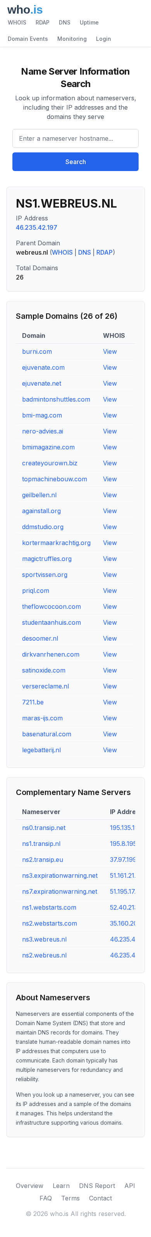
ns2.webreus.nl (44, 955)
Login (103, 38)
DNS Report (97, 1186)
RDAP (43, 22)
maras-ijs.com (42, 718)
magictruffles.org (47, 559)
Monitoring (72, 38)
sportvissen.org (44, 574)
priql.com (35, 590)
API (129, 1186)
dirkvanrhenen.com (50, 654)
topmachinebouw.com (54, 479)
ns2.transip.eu (42, 859)
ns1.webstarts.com (49, 907)
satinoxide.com (43, 670)
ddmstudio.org (42, 527)
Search (75, 162)
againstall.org (41, 511)
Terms (70, 1198)
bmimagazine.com (48, 447)
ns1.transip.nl (41, 843)
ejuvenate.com (43, 367)
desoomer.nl (40, 638)
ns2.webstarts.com (49, 923)
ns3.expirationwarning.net (60, 875)
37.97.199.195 (129, 859)
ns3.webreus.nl (44, 939)
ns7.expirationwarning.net (59, 891)
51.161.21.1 (124, 875)
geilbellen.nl (39, 495)
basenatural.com (46, 734)
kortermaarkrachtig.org (56, 543)
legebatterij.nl (41, 750)
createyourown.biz (49, 463)
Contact (100, 1198)
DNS (64, 22)
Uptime (89, 22)
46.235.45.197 (130, 939)
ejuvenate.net (41, 383)
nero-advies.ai (42, 431)
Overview (29, 1186)
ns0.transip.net (43, 828)
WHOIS (17, 22)
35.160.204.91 (129, 923)
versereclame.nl (45, 686)
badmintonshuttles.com (56, 399)
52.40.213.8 (126, 907)
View (110, 351)
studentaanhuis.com (51, 622)
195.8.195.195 (129, 843)
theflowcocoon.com (51, 606)
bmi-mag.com (42, 415)
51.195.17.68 (127, 891)
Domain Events (28, 38)
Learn (61, 1186)
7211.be (33, 702)
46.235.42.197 (36, 227)
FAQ (45, 1198)
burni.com (37, 351)
